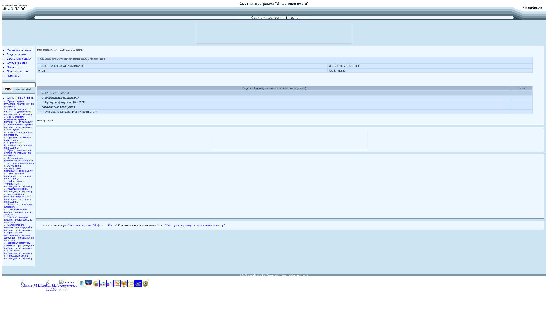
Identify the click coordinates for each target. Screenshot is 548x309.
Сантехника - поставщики (13, 251)
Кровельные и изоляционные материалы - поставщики (18, 160)
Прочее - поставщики (19, 137)
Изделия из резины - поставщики (17, 190)
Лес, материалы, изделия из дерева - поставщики (15, 119)
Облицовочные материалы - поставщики (18, 131)
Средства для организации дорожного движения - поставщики (17, 235)
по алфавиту (26, 114)
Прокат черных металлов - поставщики (17, 102)
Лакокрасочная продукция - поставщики (17, 174)
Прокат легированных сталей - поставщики (17, 151)
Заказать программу (19, 58)
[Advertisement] (274, 33)
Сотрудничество (17, 63)
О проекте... (14, 67)
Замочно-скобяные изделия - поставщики (16, 218)
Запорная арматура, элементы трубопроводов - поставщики (19, 245)
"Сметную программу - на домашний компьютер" (195, 225)
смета (305, 275)
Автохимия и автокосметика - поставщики (13, 168)
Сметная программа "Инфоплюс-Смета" (92, 225)
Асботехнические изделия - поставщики (16, 210)
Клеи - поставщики (17, 204)
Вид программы (16, 54)
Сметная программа (257, 4)
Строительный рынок (20, 97)
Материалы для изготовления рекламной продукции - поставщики (17, 196)
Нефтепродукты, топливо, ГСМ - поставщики (15, 184)
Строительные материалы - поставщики (18, 143)
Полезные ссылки (18, 71)
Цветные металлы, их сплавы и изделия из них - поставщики (18, 112)
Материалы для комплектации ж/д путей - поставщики (18, 227)
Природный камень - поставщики (17, 257)
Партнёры (13, 75)
